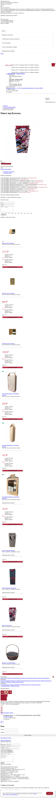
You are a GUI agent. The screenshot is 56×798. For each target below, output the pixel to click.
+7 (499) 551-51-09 (20, 73)
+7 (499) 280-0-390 (10, 73)
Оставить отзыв (7, 173)
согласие (13, 793)
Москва (11, 712)
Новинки (47, 678)
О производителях (23, 684)
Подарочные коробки (9, 108)
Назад (2, 53)
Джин (27, 678)
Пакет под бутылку (7, 625)
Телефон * (3, 749)
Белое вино (10, 678)
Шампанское (17, 678)
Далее (2, 762)
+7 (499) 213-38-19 (8, 716)
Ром (21, 678)
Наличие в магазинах (9, 171)
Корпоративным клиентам (28, 680)
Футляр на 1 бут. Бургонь (8, 293)
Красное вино (4, 678)
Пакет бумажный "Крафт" (8, 550)
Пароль (2, 732)
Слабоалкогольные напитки (10, 39)
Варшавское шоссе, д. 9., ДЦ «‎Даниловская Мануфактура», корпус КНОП (24, 88)
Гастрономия (6, 43)
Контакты (3, 680)
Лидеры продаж (37, 678)
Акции (42, 678)
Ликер (30, 678)
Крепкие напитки (7, 35)
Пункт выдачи (4, 751)
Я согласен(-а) (49, 793)
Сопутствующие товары (9, 47)
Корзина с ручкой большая (8, 662)
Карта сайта (38, 684)
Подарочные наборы (8, 51)
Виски (24, 678)
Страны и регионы (14, 684)
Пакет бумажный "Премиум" (9, 588)
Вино (3, 31)
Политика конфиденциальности (43, 680)
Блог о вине (31, 684)
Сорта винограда (5, 684)
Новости (13, 680)
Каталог (6, 105)
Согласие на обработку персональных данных (12, 682)
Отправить (3, 214)
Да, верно (12, 79)
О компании (19, 680)
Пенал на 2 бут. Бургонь (8, 243)
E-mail (2, 729)
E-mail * (3, 747)
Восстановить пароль (6, 737)
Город (2, 750)
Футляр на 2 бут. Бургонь (8, 343)
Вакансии (8, 680)
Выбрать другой (18, 79)
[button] (53, 677)
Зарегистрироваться (5, 740)
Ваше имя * (3, 744)
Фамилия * (3, 746)
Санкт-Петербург (5, 712)
